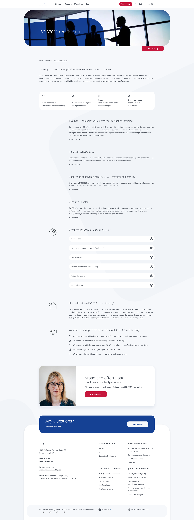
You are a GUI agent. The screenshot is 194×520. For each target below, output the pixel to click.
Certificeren (48, 60)
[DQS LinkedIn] (57, 512)
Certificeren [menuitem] (57, 4)
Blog (100, 452)
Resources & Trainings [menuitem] (74, 4)
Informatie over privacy (137, 477)
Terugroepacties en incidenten (139, 455)
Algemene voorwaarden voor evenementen (139, 489)
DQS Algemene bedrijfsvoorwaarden (136, 482)
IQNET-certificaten (105, 481)
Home (41, 60)
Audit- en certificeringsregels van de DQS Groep (140, 449)
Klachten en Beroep (135, 459)
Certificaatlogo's (105, 485)
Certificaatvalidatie (106, 489)
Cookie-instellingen (135, 494)
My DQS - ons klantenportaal (110, 473)
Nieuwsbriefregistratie (107, 456)
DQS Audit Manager (106, 477)
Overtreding (133, 463)
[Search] (135, 4)
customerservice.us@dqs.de (50, 470)
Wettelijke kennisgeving (137, 473)
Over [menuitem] (88, 4)
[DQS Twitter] (43, 512)
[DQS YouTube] (64, 512)
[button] (142, 4)
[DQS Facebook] (50, 512)
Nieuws (101, 448)
